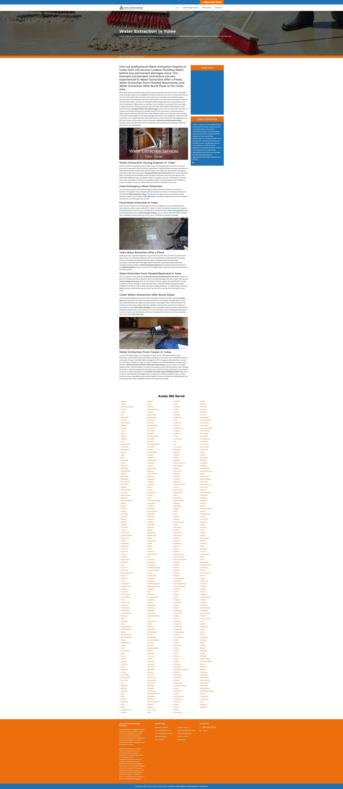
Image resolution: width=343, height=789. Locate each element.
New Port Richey (179, 557)
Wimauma (203, 672)
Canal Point (124, 527)
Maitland (177, 452)
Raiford (202, 452)
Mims (175, 514)
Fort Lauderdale (152, 425)
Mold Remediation (161, 736)
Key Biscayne (151, 637)
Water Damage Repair (176, 210)
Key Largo (150, 643)
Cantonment (125, 533)
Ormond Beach (179, 637)
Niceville (176, 565)
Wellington (203, 656)
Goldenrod (151, 479)
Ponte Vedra (204, 425)
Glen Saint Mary (152, 474)
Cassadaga (125, 543)
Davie (123, 624)
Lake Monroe (151, 691)
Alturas (123, 412)
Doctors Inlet (125, 651)
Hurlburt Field (151, 576)
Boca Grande (125, 482)
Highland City (151, 535)
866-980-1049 (213, 2)
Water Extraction (182, 736)
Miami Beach (178, 498)
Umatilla (203, 624)
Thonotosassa (205, 613)
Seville (202, 530)
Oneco (176, 618)
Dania (123, 618)
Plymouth (203, 409)
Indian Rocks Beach (153, 586)
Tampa (202, 592)
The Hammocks (205, 608)
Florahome (150, 420)
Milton (176, 511)
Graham (150, 490)
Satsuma (203, 517)
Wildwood (203, 667)
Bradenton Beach (126, 500)
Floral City (150, 423)
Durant (123, 667)
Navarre (176, 551)
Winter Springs (205, 688)
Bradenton (124, 498)
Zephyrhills (203, 707)
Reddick (202, 455)
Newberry (177, 562)
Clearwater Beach (127, 573)
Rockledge (203, 463)
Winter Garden (205, 680)
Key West (150, 645)
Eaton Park (124, 680)
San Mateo (203, 498)
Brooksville (124, 514)
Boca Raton (125, 484)
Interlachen (151, 600)
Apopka (123, 425)
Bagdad (123, 452)
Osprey (176, 640)
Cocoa (123, 581)
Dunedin (123, 661)
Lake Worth (151, 699)
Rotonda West (205, 468)
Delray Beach (125, 643)
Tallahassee (204, 581)
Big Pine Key (125, 479)
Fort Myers (150, 433)
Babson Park (125, 450)
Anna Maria (124, 417)
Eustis (123, 707)
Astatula (124, 439)
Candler (123, 530)
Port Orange (204, 433)
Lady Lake (150, 664)
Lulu (175, 441)
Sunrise (202, 576)
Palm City (177, 672)
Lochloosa (177, 423)
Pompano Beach (205, 420)
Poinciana (203, 412)
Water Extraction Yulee (136, 57)
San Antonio (204, 495)
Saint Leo (203, 490)
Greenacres (151, 503)
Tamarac (203, 586)
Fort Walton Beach (153, 444)
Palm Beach (178, 667)
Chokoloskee (125, 559)
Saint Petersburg (205, 492)
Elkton (123, 696)
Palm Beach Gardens (181, 669)
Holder (149, 543)
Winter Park (204, 686)
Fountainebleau (152, 452)
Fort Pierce (150, 441)
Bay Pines (124, 466)
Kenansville (151, 629)
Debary (123, 632)
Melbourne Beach (179, 484)
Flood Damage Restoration (164, 733)
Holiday (149, 546)
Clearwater (124, 570)
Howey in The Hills (153, 570)
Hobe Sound (151, 541)
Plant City (203, 404)
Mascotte (177, 474)
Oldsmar (177, 616)
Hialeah (149, 530)
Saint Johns (204, 487)
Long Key (177, 425)
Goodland (150, 484)
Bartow (123, 463)
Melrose (176, 487)
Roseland (203, 466)
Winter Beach (204, 677)
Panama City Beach (180, 686)
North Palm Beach (180, 586)
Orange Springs (179, 632)
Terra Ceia (203, 605)
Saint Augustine (205, 479)
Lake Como (151, 675)
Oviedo (176, 648)
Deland (123, 640)
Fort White (150, 447)
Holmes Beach (152, 554)
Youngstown (204, 699)
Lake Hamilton (152, 680)
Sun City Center (205, 573)
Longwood (177, 431)
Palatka (176, 661)
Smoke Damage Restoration (186, 730)
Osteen (176, 643)
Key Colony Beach (153, 640)
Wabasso (203, 640)
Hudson (149, 573)
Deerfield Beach (126, 635)
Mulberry (177, 538)
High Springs (151, 533)
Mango (176, 458)
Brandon (124, 506)
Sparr (202, 546)
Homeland (150, 559)
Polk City (203, 415)
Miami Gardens (179, 500)
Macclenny (177, 450)
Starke (202, 557)
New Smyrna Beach (180, 559)
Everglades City (126, 710)
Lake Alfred (151, 667)
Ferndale (150, 412)
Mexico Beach (178, 492)
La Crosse (150, 656)
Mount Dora (178, 535)
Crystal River (125, 610)
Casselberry (125, 546)
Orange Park (178, 629)
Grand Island (151, 492)
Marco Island (178, 466)
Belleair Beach (125, 471)
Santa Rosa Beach (206, 509)
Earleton (123, 672)
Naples (176, 549)
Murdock (177, 541)
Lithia (175, 420)
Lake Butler (151, 669)
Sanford (203, 503)
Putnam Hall (204, 450)
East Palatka (125, 675)
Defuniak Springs (126, 637)
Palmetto (177, 680)
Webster (203, 648)
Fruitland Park (151, 460)
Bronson (123, 509)
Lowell (176, 436)
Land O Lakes (151, 710)
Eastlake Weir (125, 677)
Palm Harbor (178, 677)
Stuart (202, 559)
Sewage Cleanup (182, 727)
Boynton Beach (126, 495)
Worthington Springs (207, 691)
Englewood (124, 702)
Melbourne (177, 482)
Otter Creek (178, 645)
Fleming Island (152, 417)
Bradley (123, 503)
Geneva (149, 466)
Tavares (203, 600)
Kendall (149, 635)
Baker (123, 455)
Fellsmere (150, 407)
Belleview (124, 474)
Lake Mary (150, 688)
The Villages (204, 610)
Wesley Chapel (205, 659)
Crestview (124, 605)
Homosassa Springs (153, 568)
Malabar (176, 455)
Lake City (150, 672)
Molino (176, 525)
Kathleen (150, 627)
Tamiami (203, 589)
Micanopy (177, 503)
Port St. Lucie (204, 444)
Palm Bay (177, 664)
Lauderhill (177, 401)
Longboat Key (178, 428)
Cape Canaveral (126, 535)
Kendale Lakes (152, 632)
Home (177, 7)
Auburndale (125, 447)
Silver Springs (204, 538)
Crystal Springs (126, 613)
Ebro (122, 683)
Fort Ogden (151, 439)
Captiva (123, 541)
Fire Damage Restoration (163, 730)
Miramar (176, 519)
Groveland (150, 506)
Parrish (176, 688)
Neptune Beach (179, 554)
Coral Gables (125, 594)
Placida (202, 401)
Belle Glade (124, 468)
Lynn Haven (177, 447)
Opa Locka (177, 621)
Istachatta (150, 610)
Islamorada (151, 605)
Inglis (149, 592)
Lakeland (150, 704)
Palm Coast (177, 675)
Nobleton (177, 570)
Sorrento (203, 541)
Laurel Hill (177, 407)
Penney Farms (178, 699)
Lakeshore (150, 707)
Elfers (123, 694)
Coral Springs (125, 597)
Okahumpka (178, 610)
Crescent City (125, 602)
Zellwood (203, 704)
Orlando (176, 635)
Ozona (176, 653)
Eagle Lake (124, 669)
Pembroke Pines (179, 696)
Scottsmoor (204, 519)
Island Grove (151, 608)
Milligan (176, 509)
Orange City (178, 624)
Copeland (124, 592)
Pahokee (176, 656)
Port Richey (203, 436)
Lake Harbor (151, 683)
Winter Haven (204, 683)
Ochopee (177, 600)
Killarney (150, 651)
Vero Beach (204, 637)
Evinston (123, 712)
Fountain (150, 450)
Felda (149, 404)
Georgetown (151, 468)
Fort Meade (151, 431)
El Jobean (124, 691)
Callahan (124, 525)
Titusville (203, 616)
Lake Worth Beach (153, 702)
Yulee (126, 57)
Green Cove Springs (153, 500)
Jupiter (149, 624)
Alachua (123, 401)
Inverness (150, 602)
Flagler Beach (151, 415)
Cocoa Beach (125, 584)
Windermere (204, 675)
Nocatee (176, 573)
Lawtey (176, 409)
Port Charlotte (205, 431)
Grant (149, 498)
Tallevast (203, 584)
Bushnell (123, 522)
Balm (122, 458)
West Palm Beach (206, 661)
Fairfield (150, 401)
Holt (148, 557)
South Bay (203, 543)
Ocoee (176, 605)
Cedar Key (124, 549)
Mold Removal (159, 739)
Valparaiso (203, 627)
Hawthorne (151, 525)
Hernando (150, 527)
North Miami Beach (180, 584)
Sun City (202, 570)
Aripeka (123, 436)
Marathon (177, 460)
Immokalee (151, 578)
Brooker (123, 511)
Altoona (123, 409)
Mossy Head (178, 533)
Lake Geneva (151, 677)
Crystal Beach (125, 608)
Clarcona (124, 568)
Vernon (202, 635)
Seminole (203, 527)
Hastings (150, 522)
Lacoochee (151, 661)
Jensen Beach (151, 621)
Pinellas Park (178, 712)
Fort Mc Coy (151, 428)
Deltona (123, 645)
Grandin (150, 495)
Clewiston (124, 578)
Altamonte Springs (127, 407)
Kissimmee (150, 653)
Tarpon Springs (205, 597)
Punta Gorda (204, 447)
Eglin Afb (124, 688)
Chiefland (124, 557)
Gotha (149, 487)
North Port (177, 589)
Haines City (151, 514)
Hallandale (151, 517)
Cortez (123, 600)
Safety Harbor (204, 476)
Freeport (150, 455)
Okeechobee (178, 613)
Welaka (202, 653)
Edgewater (124, 686)
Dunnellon (124, 664)
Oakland (176, 594)
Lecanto (176, 412)
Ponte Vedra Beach (206, 428)
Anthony (123, 420)
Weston (202, 664)
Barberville (124, 460)
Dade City (124, 616)
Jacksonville (151, 613)
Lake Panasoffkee (153, 694)
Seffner (202, 525)
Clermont (124, 576)
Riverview (203, 460)
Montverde (177, 527)
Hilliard (149, 538)
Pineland (176, 710)
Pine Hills (176, 707)
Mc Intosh (177, 479)
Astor (123, 441)
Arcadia (123, 428)
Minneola (177, 517)
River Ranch (204, 458)
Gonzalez (150, 482)
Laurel (176, 404)
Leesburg (177, 415)
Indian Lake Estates (153, 584)
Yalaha (202, 694)
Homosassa (151, 565)
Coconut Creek (126, 586)
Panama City (178, 683)
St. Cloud (203, 551)
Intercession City (152, 597)
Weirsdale (203, 651)
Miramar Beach (179, 522)
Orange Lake (178, 627)
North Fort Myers (179, 578)
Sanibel (202, 506)
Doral (123, 653)
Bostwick (124, 492)
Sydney (202, 578)
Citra (122, 565)
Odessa (176, 608)
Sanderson (203, 500)
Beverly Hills (125, 476)
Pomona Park (204, 417)
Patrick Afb (177, 691)
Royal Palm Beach (206, 471)
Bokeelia (123, 487)
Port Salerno (204, 441)
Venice (202, 632)
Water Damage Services (191, 7)
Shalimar (203, 533)
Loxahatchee (178, 439)
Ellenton (123, 699)
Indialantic (150, 581)
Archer (123, 431)
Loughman (177, 433)
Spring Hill (203, 549)
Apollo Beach (125, 423)
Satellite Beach (205, 514)
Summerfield (204, 562)
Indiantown (151, 589)
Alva (122, 415)
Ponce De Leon (205, 423)
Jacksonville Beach (153, 616)
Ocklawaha (177, 602)
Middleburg (177, 506)
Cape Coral (125, 538)
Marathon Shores (179, 463)
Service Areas (206, 7)
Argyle (123, 433)
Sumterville (203, 568)
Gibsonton (150, 471)
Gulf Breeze (151, 509)
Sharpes (203, 535)
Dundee (123, 659)
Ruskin (202, 474)
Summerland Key (205, 565)
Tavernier (203, 602)
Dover (123, 656)
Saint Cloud (204, 482)
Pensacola (177, 702)
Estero (123, 704)
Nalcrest (176, 546)
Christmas (124, 562)
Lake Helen (150, 686)
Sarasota (203, 511)
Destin (123, 648)
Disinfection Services (161, 727)
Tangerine (203, 594)
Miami (176, 495)
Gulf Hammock (152, 511)
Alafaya (123, 404)
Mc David (177, 476)
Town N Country (205, 618)
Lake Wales (151, 696)
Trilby (202, 621)
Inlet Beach (151, 594)
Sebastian (203, 522)
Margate (176, 468)
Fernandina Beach (153, 409)
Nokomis (176, 576)
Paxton (176, 694)
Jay (148, 618)
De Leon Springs (126, 629)
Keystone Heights (153, 648)
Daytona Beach (126, 627)
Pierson (176, 704)
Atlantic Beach (126, 444)
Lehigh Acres (178, 417)
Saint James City (205, 484)
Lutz (175, 444)
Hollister (150, 549)
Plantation (203, 407)
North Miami (178, 581)
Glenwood (150, 476)
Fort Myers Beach (153, 436)
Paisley (176, 659)
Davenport (124, 621)
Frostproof (150, 458)
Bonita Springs (125, 490)
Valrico (202, 629)
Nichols (176, 568)
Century (123, 554)
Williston (203, 669)
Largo (149, 712)
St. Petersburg (204, 554)
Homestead (151, 562)
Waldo (202, 643)
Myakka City (178, 543)
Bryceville (124, 517)
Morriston (177, 530)
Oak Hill (176, 592)
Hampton (150, 519)
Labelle (149, 659)
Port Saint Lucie (205, 439)
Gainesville (150, 463)
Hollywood (150, 551)
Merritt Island (178, 490)
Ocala (176, 597)
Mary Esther (177, 471)
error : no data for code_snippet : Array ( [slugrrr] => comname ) (185, 786)
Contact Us (218, 7)
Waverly (203, 645)
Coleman (124, 589)
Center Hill (124, 551)
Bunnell (123, 519)
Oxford (176, 651)
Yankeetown (204, 696)
